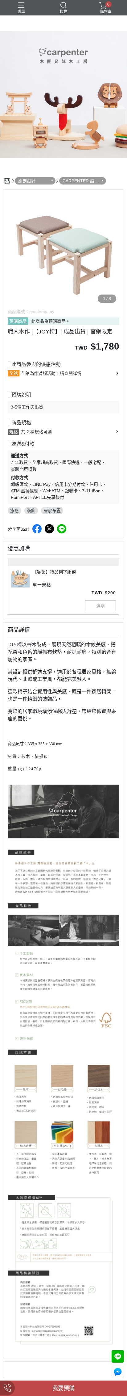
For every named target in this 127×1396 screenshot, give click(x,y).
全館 (13, 373)
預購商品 (18, 321)
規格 (13, 431)
